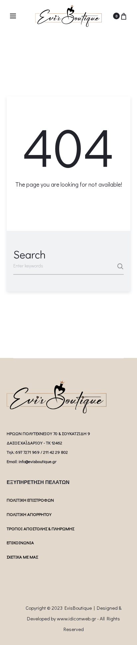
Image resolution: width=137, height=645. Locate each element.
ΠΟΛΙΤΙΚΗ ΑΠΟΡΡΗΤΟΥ (29, 514)
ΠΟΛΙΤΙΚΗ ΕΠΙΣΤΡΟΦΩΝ (30, 500)
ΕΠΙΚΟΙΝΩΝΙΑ (20, 542)
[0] (123, 16)
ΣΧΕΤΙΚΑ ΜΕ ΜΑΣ (22, 557)
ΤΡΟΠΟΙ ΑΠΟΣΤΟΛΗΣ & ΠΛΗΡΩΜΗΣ (40, 528)
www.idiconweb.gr (76, 618)
